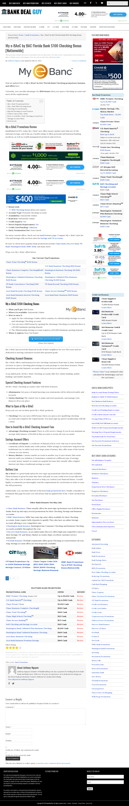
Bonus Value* (99, 372)
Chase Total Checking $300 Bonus (21, 262)
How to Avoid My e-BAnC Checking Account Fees (25, 116)
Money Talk (96, 661)
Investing (95, 652)
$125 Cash (104, 200)
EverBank (95, 632)
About (64, 803)
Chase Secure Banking (17, 620)
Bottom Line (12, 121)
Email (8, 734)
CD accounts (57, 238)
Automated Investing (100, 544)
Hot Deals (95, 640)
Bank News (96, 552)
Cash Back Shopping (99, 584)
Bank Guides (96, 548)
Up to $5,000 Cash (108, 102)
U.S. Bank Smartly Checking (18, 600)
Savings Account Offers (16, 119)
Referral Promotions (100, 669)
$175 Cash (104, 206)
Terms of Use (89, 803)
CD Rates (95, 588)
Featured (95, 636)
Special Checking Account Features (20, 111)
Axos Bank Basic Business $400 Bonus (61, 295)
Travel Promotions (99, 685)
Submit (90, 789)
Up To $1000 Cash (108, 173)
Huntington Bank (18, 246)
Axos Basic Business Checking (19, 636)
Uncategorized (98, 689)
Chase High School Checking (20, 616)
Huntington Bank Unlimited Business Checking (26, 632)
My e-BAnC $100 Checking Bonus (19, 106)
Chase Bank (61, 244)
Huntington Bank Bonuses (18, 526)
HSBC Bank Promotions (101, 644)
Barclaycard (96, 564)
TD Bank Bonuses (14, 541)
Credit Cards (97, 612)
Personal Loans (98, 665)
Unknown (33, 227)
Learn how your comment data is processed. (53, 763)
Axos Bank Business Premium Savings (22, 640)
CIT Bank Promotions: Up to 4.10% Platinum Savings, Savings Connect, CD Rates (18, 564)
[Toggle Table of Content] (40, 101)
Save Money (96, 677)
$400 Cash (104, 180)
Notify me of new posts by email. (18, 755)
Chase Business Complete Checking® (22, 608)
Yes (24, 221)
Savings (44, 238)
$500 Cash (104, 163)
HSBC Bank (31, 246)
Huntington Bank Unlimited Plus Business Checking (29, 628)
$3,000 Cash (105, 124)
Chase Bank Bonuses (16, 508)
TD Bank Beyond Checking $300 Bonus (62, 284)
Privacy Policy (81, 803)
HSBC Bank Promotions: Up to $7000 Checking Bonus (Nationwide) (72, 565)
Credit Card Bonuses (100, 604)
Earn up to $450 (107, 134)
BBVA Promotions (98, 568)
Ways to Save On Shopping (102, 693)
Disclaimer (74, 803)
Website (9, 741)
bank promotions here (56, 491)
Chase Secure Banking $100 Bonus (61, 291)
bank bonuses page (48, 235)
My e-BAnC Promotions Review (18, 104)
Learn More (107, 307)
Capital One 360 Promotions (103, 580)
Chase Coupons (98, 592)
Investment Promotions (101, 656)
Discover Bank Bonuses (17, 532)
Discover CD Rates (99, 628)
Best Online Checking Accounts (104, 572)
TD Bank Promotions (100, 681)
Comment (10, 707)
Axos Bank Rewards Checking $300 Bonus (24, 291)
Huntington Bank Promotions (103, 648)
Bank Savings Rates (99, 560)
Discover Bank (73, 244)
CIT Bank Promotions (100, 600)
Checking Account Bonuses (17, 109)
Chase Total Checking (16, 612)
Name (8, 727)
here (58, 57)
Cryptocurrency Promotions (103, 616)
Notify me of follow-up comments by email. (22, 750)
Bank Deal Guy (22, 12)
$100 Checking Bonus (21, 210)
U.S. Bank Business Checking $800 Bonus (63, 266)
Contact (69, 803)
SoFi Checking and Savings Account (21, 624)
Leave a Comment (79, 61)
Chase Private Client (15, 604)
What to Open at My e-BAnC (18, 114)
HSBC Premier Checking (16, 596)
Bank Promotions (21, 662)
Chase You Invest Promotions (103, 596)
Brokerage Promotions (101, 576)
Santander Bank (98, 673)
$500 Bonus (105, 150)
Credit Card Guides (99, 608)
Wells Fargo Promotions (101, 697)
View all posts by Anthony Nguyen (21, 679)
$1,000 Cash (105, 216)
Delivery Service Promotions (103, 620)
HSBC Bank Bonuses (16, 517)
